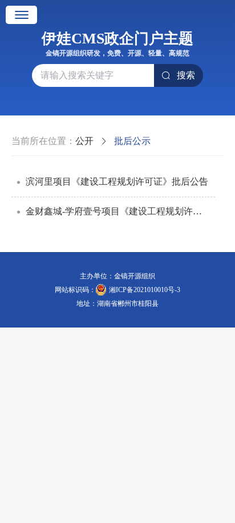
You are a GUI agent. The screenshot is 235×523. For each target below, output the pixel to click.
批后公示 (132, 141)
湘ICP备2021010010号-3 (144, 290)
